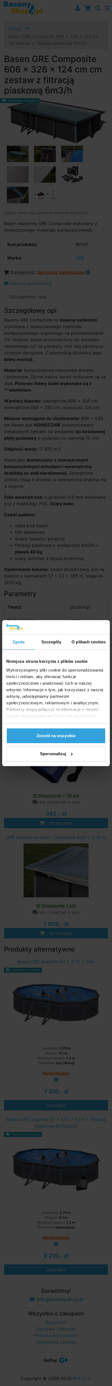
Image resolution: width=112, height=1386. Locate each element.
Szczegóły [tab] (51, 642)
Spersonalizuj (53, 753)
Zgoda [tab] (19, 642)
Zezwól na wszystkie (56, 735)
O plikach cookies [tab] (88, 642)
